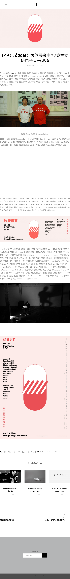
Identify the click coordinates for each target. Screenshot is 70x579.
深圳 (19, 452)
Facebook (45, 452)
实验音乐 (10, 452)
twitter (51, 452)
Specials (8, 573)
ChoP (13, 73)
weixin (68, 452)
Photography (9, 569)
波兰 (15, 452)
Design (7, 562)
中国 (5, 452)
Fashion (7, 566)
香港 (34, 452)
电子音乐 (24, 452)
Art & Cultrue (10, 564)
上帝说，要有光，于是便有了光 (55, 520)
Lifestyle (8, 568)
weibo (63, 452)
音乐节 (30, 452)
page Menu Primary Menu (6, 4)
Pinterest (57, 452)
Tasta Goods (9, 571)
